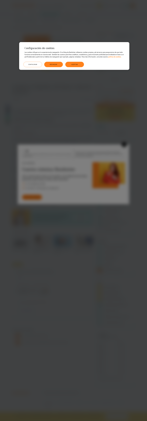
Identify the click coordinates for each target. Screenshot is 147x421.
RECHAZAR (53, 64)
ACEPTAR (74, 64)
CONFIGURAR (32, 64)
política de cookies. (114, 57)
